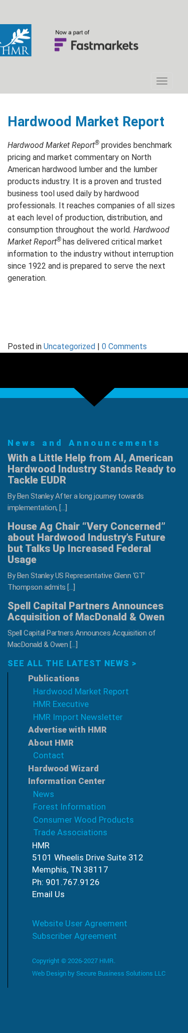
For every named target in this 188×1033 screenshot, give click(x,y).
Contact (48, 755)
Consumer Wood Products (83, 820)
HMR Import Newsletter (78, 717)
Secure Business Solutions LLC (120, 973)
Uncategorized (69, 346)
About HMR (51, 743)
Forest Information (69, 807)
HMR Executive (61, 704)
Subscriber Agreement (74, 936)
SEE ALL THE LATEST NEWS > (72, 663)
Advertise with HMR (67, 730)
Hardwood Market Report (81, 691)
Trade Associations (70, 832)
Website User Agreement (79, 923)
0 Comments (124, 346)
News (43, 794)
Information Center (66, 781)
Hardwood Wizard (63, 768)
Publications (53, 678)
